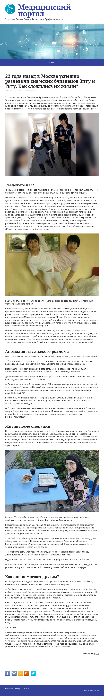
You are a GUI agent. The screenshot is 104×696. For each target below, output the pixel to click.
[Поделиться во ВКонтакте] (14, 673)
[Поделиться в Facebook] (7, 673)
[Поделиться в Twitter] (33, 673)
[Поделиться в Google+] (26, 673)
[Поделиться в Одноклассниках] (20, 673)
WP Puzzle (94, 690)
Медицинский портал (44, 10)
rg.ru (96, 653)
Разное (18, 91)
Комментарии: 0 (30, 91)
